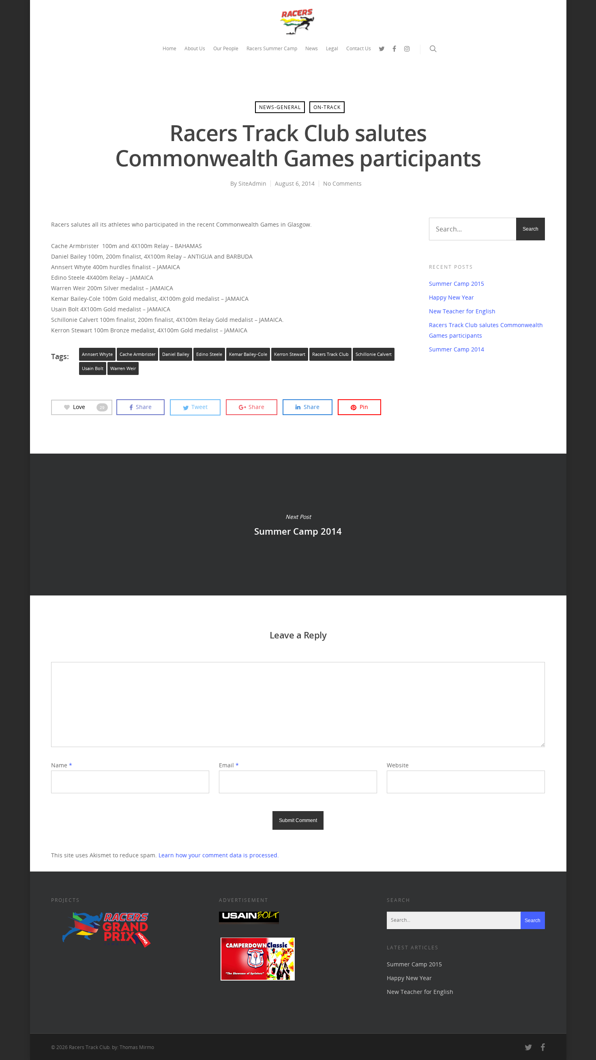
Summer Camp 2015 (456, 283)
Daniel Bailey (175, 354)
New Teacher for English (462, 311)
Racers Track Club (330, 354)
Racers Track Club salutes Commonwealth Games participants (486, 330)
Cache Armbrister (137, 354)
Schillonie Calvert (374, 354)
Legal (332, 48)
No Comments (342, 183)
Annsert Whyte (97, 354)
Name (61, 765)
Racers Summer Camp (272, 48)
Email (229, 765)
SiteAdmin (252, 183)
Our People (225, 48)
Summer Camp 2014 (456, 349)
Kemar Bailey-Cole (248, 354)
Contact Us (358, 48)
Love (89, 407)
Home (169, 48)
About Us (194, 48)
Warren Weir (123, 368)
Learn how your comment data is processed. (219, 855)
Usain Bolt (92, 368)
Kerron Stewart (289, 354)
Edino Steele (209, 354)
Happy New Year (451, 297)
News (311, 48)
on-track (327, 107)
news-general (280, 107)
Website (398, 765)
